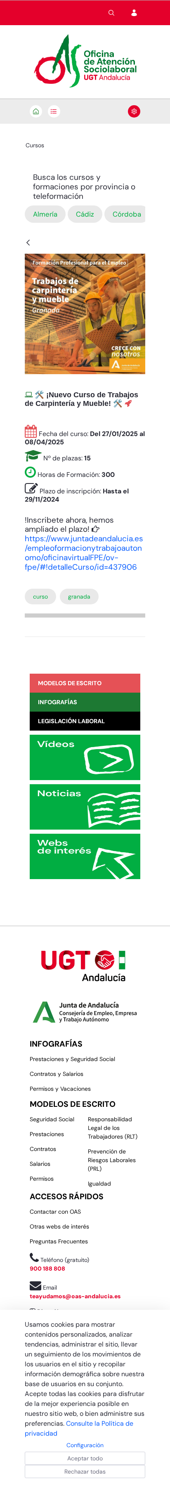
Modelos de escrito (73, 1104)
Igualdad (99, 1183)
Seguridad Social (52, 1119)
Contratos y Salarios (56, 1074)
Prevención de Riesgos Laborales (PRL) (112, 1160)
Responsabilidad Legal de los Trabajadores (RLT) (112, 1127)
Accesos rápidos (67, 1196)
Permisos (42, 1178)
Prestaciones (47, 1134)
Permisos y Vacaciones (60, 1088)
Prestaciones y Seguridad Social (72, 1059)
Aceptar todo (85, 1458)
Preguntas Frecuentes (59, 1241)
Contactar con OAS (55, 1211)
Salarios (40, 1163)
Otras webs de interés (59, 1226)
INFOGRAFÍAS (56, 1044)
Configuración (85, 1445)
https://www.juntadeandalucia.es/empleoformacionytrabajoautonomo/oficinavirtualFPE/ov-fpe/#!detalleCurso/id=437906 (84, 552)
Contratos (43, 1149)
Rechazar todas (85, 1471)
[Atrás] (28, 243)
